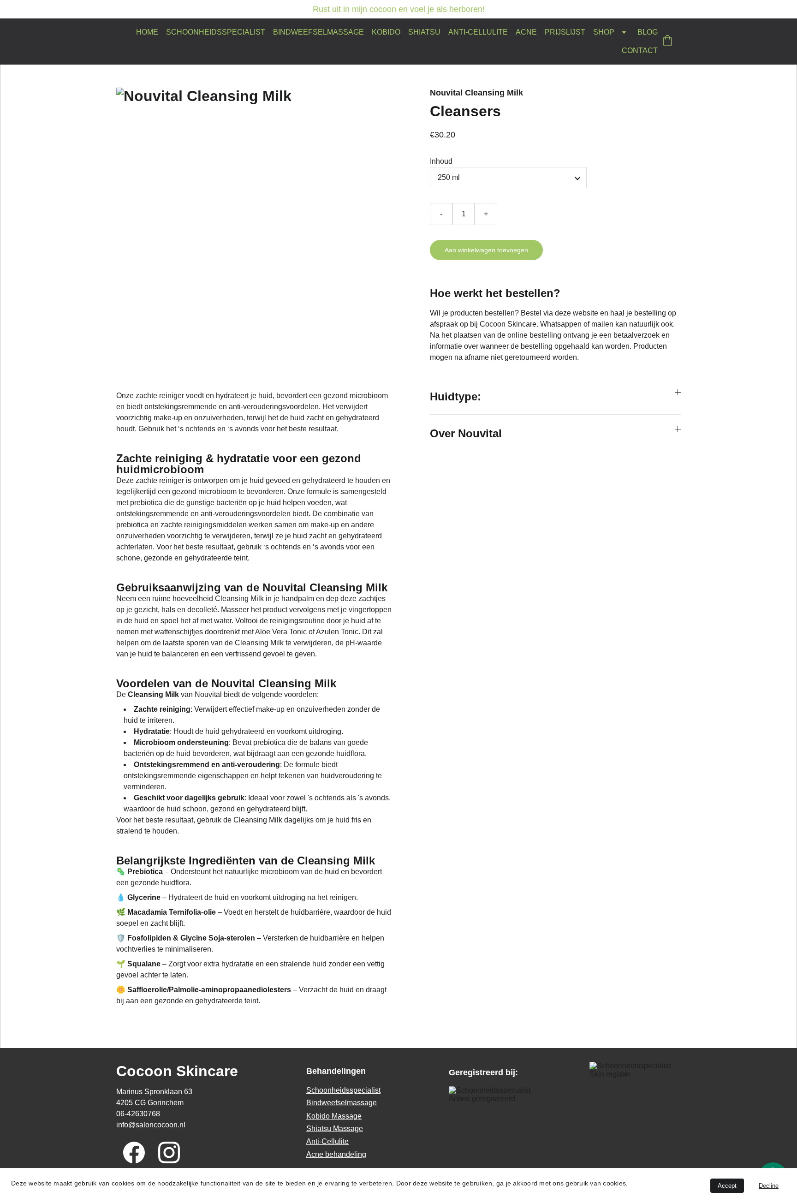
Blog (647, 32)
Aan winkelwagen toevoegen (486, 250)
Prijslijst (565, 32)
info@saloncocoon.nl (150, 1125)
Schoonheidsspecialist (215, 32)
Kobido (386, 32)
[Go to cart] (667, 41)
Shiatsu (424, 32)
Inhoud (441, 161)
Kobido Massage (334, 1116)
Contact (640, 50)
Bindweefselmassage (318, 32)
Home (147, 32)
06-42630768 (138, 1114)
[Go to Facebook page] (134, 1152)
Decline (769, 1185)
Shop (603, 32)
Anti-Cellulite (478, 32)
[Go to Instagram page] (169, 1152)
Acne (526, 32)
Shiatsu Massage (334, 1128)
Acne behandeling (336, 1154)
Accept (727, 1185)
